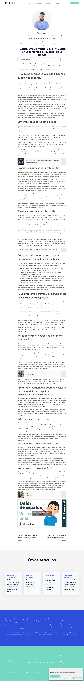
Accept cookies (55, 676)
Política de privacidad (70, 678)
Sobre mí (9, 657)
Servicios (10, 654)
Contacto (10, 662)
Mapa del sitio (12, 672)
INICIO (29, 3)
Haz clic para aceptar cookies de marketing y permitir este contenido (42, 513)
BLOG (57, 3)
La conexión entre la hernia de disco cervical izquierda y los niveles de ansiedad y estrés (70, 584)
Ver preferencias (76, 676)
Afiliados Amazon (39, 672)
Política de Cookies (62, 678)
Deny (66, 676)
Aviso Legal (25, 672)
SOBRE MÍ (49, 3)
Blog (8, 659)
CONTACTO (74, 3)
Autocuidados (49, 575)
